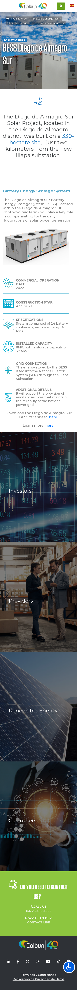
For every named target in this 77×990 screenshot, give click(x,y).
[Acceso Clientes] (61, 6)
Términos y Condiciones (38, 975)
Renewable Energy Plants (46, 18)
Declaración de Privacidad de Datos (38, 979)
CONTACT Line (38, 922)
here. (53, 417)
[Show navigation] (69, 967)
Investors (20, 491)
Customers (23, 820)
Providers (21, 601)
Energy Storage (18, 22)
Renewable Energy (33, 710)
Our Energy (20, 18)
